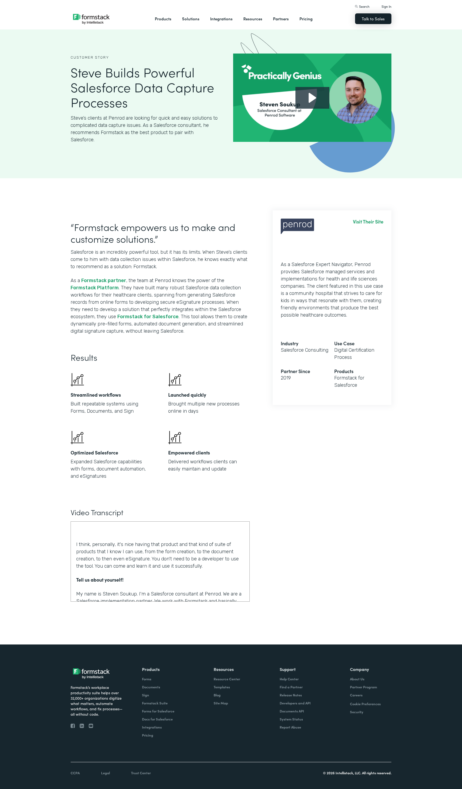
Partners (281, 18)
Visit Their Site (368, 221)
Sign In (386, 6)
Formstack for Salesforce (148, 317)
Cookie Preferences (365, 703)
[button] (163, 19)
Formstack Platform (95, 288)
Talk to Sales (373, 18)
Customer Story (90, 57)
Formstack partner (103, 280)
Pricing (306, 18)
